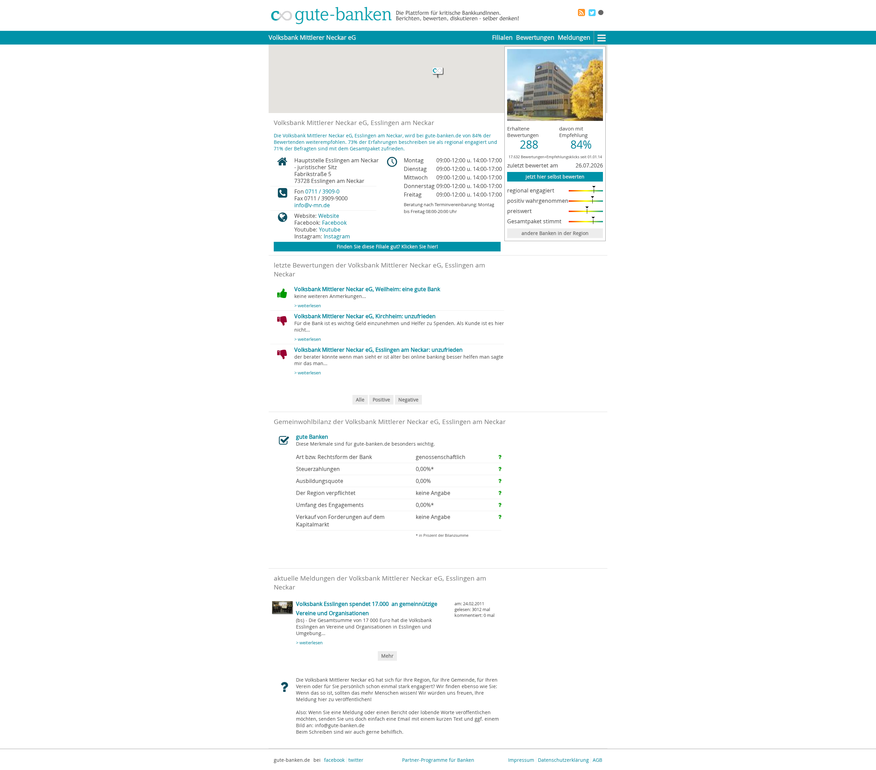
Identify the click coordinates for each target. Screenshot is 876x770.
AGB (597, 760)
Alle (360, 399)
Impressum (521, 760)
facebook (334, 760)
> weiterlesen (307, 306)
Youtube (329, 229)
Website (328, 216)
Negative (408, 399)
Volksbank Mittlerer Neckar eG (312, 37)
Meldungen (574, 37)
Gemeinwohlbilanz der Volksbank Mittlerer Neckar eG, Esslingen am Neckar (390, 421)
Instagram (337, 236)
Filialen (502, 37)
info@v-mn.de (312, 205)
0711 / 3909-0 (322, 191)
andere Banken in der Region (555, 233)
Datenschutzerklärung (563, 760)
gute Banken (312, 436)
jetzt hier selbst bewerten (555, 176)
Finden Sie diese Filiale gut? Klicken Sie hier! (387, 246)
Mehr (387, 656)
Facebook (334, 222)
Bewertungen (535, 37)
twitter (355, 760)
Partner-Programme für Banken (438, 760)
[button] (438, 73)
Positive (381, 399)
